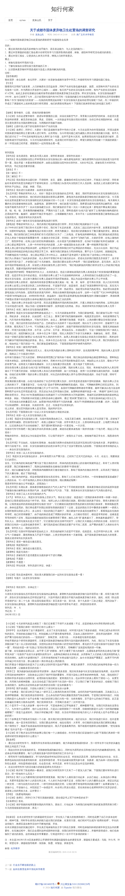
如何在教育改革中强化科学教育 (29, 869)
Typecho (68, 887)
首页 (10, 20)
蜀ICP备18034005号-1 (45, 884)
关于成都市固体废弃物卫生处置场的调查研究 (62, 30)
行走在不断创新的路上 (24, 864)
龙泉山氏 (36, 20)
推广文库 (80, 34)
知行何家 (62, 9)
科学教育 (89, 34)
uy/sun (23, 20)
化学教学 (15, 848)
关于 (50, 20)
